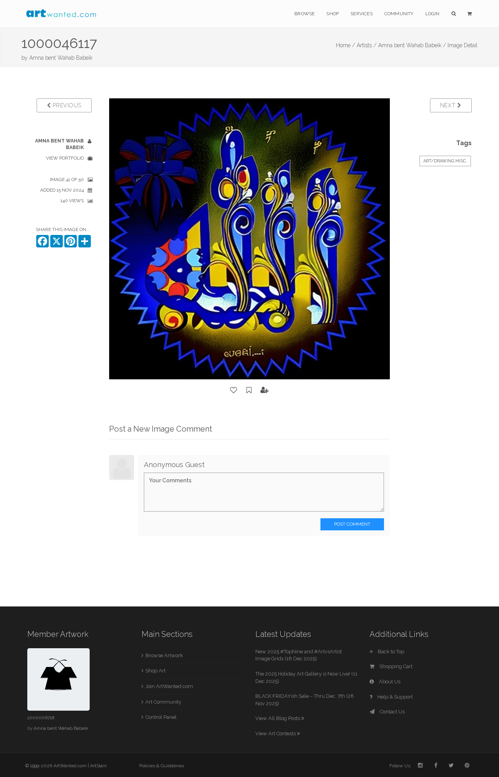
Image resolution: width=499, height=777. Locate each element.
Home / (345, 45)
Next (449, 105)
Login (432, 13)
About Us (389, 682)
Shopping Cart (395, 666)
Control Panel (161, 717)
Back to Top (390, 651)
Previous (66, 105)
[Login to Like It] (234, 390)
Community (399, 13)
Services (361, 13)
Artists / (367, 45)
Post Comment (352, 524)
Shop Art (155, 671)
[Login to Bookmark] (249, 390)
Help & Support (394, 697)
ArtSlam (98, 765)
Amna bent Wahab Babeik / (412, 45)
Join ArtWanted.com (169, 686)
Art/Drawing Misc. (445, 161)
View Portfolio (65, 158)
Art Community (163, 702)
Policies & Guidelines (161, 765)
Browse (304, 13)
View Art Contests (276, 733)
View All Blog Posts (278, 718)
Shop (332, 13)
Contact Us (392, 712)
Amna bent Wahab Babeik (60, 58)
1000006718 (41, 717)
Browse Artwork (164, 655)
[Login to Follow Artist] (265, 390)
